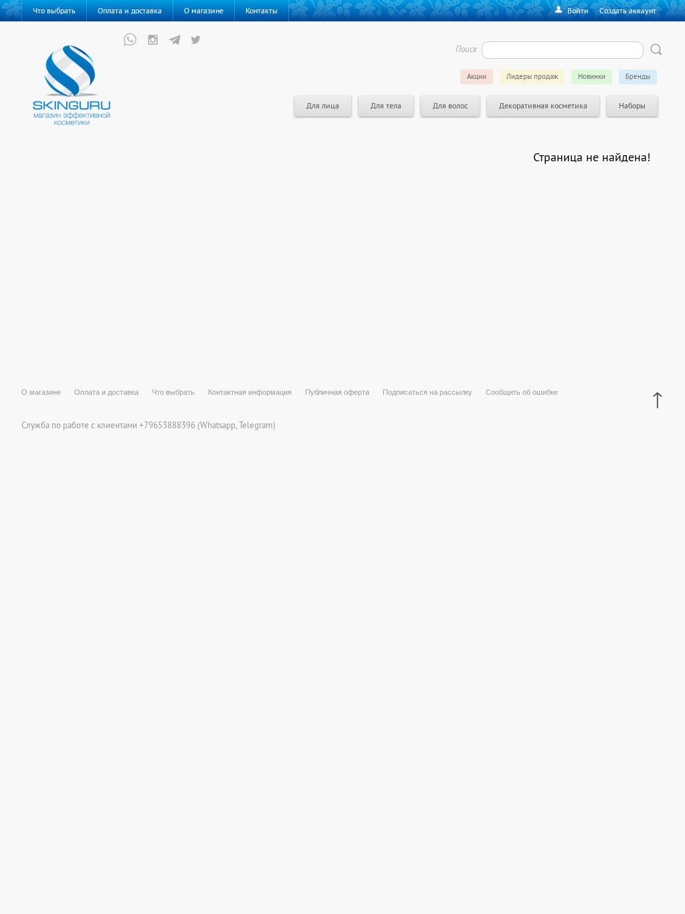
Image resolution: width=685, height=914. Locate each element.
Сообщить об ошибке (522, 392)
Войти (578, 10)
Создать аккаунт (627, 10)
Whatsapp (217, 425)
